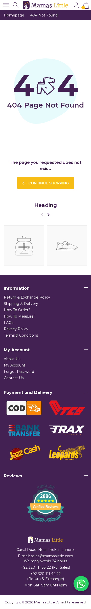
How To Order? (17, 310)
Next (48, 214)
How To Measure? (19, 316)
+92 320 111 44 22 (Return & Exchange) (45, 576)
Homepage (14, 15)
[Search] (16, 5)
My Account (14, 365)
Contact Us (14, 378)
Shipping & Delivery (21, 303)
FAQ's (9, 322)
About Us (12, 359)
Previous (42, 214)
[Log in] (76, 5)
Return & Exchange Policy (27, 297)
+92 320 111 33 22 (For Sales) (45, 567)
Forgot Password (19, 371)
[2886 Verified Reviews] (45, 523)
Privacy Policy (16, 329)
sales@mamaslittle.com (52, 556)
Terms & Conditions (21, 335)
